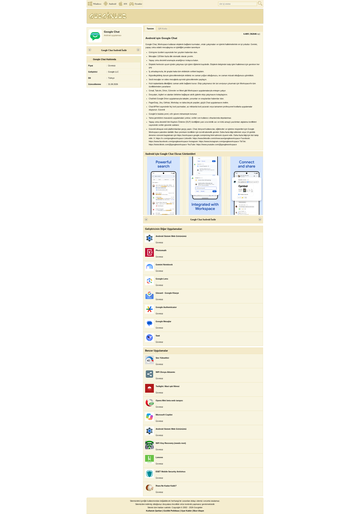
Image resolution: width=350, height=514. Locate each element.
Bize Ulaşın (198, 511)
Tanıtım (150, 29)
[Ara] (260, 4)
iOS (125, 4)
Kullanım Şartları (154, 511)
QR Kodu (162, 29)
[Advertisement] (196, 17)
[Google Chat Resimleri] (163, 186)
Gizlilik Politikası (171, 511)
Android (112, 4)
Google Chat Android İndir (114, 50)
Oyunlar (138, 4)
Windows (97, 4)
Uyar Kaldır (186, 511)
